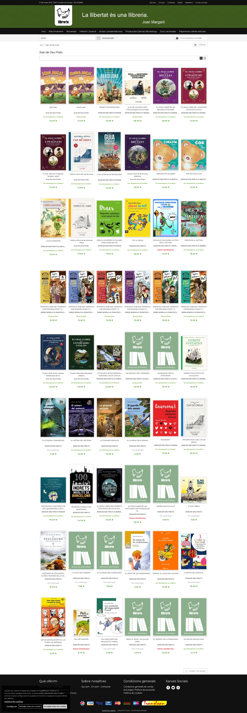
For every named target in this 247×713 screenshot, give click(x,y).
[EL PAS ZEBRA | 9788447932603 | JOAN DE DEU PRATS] (194, 483)
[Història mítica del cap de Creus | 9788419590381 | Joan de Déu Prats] (81, 151)
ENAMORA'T (166, 440)
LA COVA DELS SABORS (81, 573)
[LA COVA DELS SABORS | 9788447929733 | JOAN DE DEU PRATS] (81, 550)
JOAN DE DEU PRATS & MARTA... (166, 179)
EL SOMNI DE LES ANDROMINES (137, 573)
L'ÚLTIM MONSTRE (53, 241)
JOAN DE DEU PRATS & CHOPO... (109, 379)
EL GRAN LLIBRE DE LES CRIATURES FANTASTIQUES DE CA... (137, 508)
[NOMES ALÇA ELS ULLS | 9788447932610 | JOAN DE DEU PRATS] (166, 483)
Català (180, 3)
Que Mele (53, 107)
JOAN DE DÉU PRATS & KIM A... (53, 247)
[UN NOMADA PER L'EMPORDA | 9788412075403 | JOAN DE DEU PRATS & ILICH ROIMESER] (137, 350)
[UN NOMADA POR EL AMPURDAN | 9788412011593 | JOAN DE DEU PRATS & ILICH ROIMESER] (166, 350)
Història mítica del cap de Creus (81, 174)
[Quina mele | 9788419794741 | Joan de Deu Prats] (81, 84)
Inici (43, 31)
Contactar (171, 3)
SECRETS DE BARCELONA (109, 107)
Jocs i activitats (168, 31)
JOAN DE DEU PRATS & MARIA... (137, 113)
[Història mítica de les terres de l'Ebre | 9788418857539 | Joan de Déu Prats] (81, 217)
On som (162, 3)
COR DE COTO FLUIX (194, 174)
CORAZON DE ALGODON (165, 174)
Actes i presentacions (110, 31)
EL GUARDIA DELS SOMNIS (137, 440)
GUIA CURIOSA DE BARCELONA (109, 174)
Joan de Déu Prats (81, 180)
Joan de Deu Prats (53, 113)
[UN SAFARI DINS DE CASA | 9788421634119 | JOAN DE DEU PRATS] (194, 616)
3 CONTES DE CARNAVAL (194, 573)
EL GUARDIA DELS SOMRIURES (109, 573)
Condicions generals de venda (138, 686)
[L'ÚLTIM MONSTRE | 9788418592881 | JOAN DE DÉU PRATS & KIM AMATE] (53, 218)
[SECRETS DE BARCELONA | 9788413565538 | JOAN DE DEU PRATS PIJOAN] (109, 84)
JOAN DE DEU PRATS (137, 246)
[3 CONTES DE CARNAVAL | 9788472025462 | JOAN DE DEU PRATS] (194, 550)
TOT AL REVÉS (137, 240)
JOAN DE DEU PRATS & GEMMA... (194, 246)
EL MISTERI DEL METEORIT (81, 440)
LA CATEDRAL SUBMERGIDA (53, 440)
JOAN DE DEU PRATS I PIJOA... (166, 246)
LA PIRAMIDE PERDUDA (109, 440)
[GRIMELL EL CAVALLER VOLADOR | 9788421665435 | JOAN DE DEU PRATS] (166, 550)
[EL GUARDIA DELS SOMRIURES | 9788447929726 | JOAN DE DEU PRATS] (109, 550)
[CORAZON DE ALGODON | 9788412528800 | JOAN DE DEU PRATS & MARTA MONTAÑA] (166, 151)
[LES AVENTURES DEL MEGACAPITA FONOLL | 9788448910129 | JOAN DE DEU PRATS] (109, 616)
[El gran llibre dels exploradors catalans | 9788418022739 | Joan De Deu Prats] (81, 350)
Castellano (189, 3)
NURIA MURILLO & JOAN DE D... (53, 312)
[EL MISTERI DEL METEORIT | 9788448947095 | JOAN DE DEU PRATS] (81, 417)
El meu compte (201, 3)
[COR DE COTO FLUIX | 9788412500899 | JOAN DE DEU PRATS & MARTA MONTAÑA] (194, 151)
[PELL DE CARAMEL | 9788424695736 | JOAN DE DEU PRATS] (81, 616)
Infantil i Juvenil (87, 31)
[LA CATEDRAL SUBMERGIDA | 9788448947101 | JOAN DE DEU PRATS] (53, 417)
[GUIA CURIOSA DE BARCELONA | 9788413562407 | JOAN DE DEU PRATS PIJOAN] (109, 151)
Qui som (153, 3)
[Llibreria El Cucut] (123, 16)
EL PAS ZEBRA (194, 506)
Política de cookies (133, 693)
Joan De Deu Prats (53, 379)
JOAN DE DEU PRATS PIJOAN (109, 113)
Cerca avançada (108, 38)
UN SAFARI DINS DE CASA (194, 639)
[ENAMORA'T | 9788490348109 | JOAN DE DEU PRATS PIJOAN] (166, 417)
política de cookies (13, 702)
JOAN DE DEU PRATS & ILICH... (138, 379)
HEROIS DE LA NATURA (194, 240)
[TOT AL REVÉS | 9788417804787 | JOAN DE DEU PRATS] (137, 217)
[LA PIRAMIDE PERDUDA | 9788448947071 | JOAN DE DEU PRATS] (109, 417)
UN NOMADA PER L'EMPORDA (138, 373)
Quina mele (81, 107)
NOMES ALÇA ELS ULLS (166, 506)
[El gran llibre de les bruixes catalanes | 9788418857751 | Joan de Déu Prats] (137, 151)
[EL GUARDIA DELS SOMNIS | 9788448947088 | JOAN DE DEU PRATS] (137, 417)
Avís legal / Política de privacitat (139, 690)
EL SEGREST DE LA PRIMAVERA (165, 639)
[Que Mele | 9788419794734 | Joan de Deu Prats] (53, 84)
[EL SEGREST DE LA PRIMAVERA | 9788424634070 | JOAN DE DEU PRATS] (166, 616)
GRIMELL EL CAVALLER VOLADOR (166, 573)
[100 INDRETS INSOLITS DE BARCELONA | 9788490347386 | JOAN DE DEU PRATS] (81, 484)
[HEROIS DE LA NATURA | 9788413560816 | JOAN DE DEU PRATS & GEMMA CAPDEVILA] (194, 217)
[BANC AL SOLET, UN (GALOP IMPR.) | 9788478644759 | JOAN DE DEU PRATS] (137, 616)
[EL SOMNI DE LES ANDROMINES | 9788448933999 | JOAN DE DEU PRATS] (137, 550)
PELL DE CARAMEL (81, 639)
